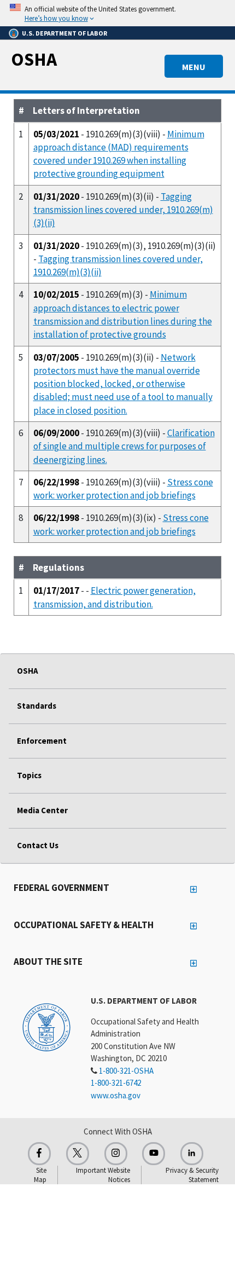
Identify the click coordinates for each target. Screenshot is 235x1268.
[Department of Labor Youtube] (153, 1153)
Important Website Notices (103, 1175)
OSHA (34, 59)
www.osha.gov (115, 1095)
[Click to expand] (117, 13)
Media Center (42, 810)
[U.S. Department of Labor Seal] (46, 1026)
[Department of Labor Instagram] (115, 1153)
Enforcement (42, 741)
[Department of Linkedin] (191, 1153)
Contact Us (37, 845)
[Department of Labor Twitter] (77, 1153)
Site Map (40, 1175)
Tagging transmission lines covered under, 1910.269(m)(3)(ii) (123, 209)
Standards (36, 705)
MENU (193, 66)
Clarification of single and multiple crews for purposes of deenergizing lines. (124, 446)
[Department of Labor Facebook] (39, 1153)
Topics (29, 775)
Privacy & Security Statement (192, 1175)
